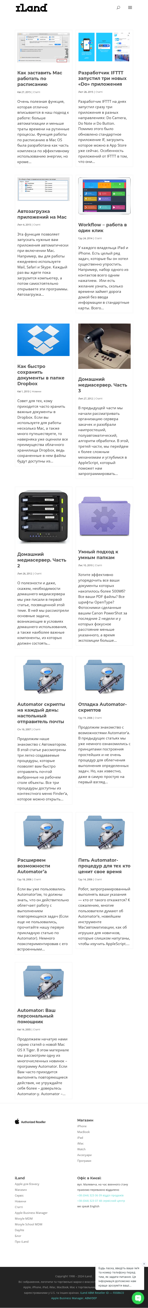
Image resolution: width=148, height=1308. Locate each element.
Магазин (21, 1190)
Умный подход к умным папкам (98, 554)
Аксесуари (84, 1155)
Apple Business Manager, (68, 1298)
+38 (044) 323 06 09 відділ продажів (100, 1195)
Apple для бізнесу (27, 1184)
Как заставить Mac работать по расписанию (39, 78)
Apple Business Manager (31, 1213)
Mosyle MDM (24, 1218)
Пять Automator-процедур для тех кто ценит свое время (104, 865)
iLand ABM (87, 1293)
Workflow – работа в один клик (102, 227)
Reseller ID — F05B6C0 (109, 1293)
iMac (80, 1143)
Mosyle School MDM (28, 1224)
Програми (84, 1161)
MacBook (83, 1132)
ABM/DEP (91, 1298)
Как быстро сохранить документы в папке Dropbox (41, 375)
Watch (81, 1149)
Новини (36, 391)
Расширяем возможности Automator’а (33, 865)
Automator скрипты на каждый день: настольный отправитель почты (41, 713)
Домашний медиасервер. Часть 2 (41, 560)
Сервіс (19, 1195)
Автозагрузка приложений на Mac (42, 214)
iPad (80, 1138)
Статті (36, 92)
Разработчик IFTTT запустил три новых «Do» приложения (102, 78)
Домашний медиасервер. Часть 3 (102, 385)
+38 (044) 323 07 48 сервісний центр (101, 1201)
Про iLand (22, 1241)
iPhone (82, 1126)
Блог (18, 1236)
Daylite (19, 1230)
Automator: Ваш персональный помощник (36, 1016)
